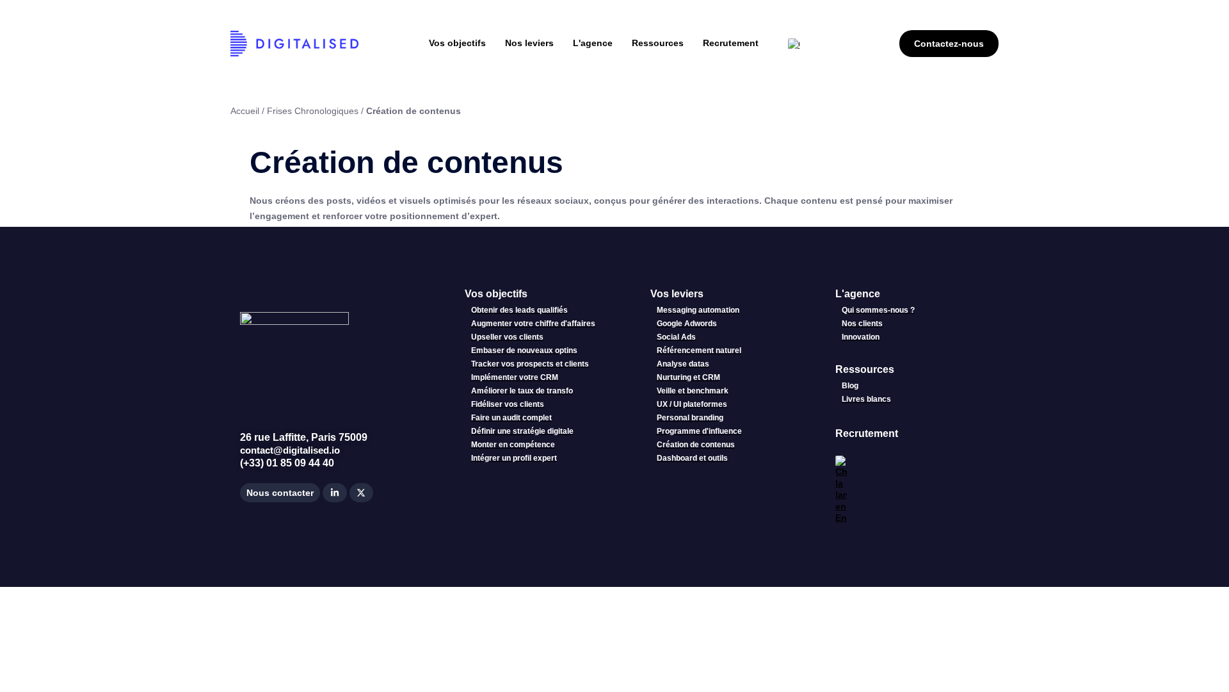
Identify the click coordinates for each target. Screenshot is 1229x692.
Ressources (864, 369)
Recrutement (866, 433)
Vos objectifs (496, 293)
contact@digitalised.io (290, 450)
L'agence (857, 293)
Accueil (244, 111)
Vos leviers (676, 293)
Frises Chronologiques (312, 111)
